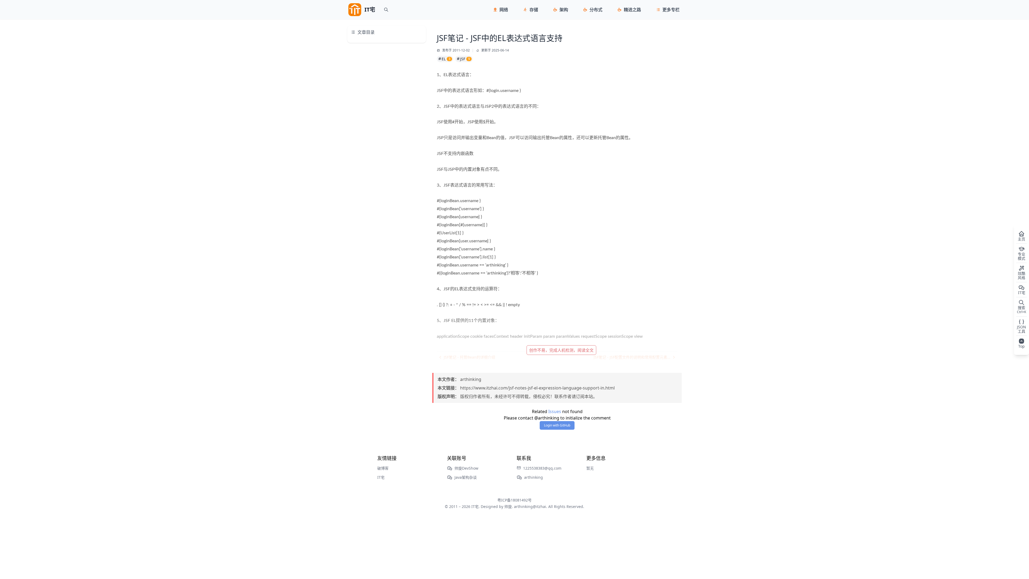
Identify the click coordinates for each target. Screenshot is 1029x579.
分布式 (596, 10)
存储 (534, 10)
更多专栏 (671, 10)
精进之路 (632, 10)
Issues (554, 411)
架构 (564, 10)
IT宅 (381, 477)
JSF (465, 58)
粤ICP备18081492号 (514, 500)
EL (446, 58)
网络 (503, 10)
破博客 (383, 468)
